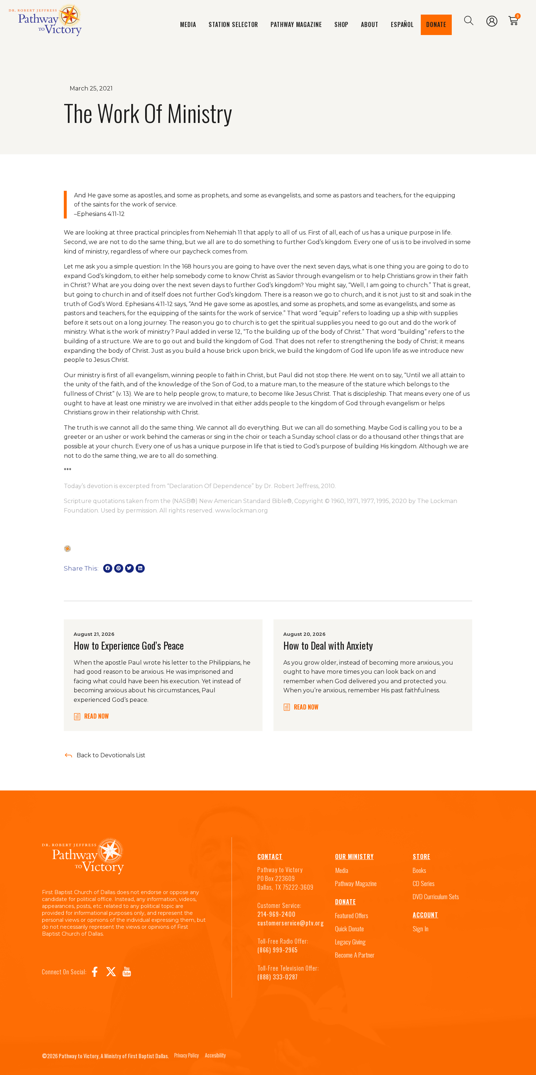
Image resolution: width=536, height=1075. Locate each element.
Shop (341, 24)
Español (402, 24)
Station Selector (233, 24)
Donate (436, 24)
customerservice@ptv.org (290, 923)
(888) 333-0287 (277, 976)
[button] (107, 568)
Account (425, 914)
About (369, 24)
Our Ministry (354, 856)
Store (421, 856)
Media (188, 24)
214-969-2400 (276, 914)
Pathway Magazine (296, 24)
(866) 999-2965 (277, 950)
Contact (270, 856)
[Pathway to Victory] (45, 21)
